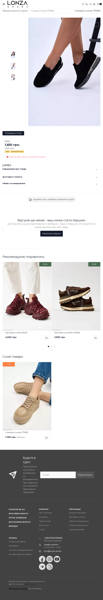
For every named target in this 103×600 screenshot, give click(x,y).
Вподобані (13, 546)
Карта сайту (29, 584)
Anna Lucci (44, 525)
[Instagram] (49, 559)
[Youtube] (57, 559)
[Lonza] (18, 4)
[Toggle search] (90, 4)
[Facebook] (42, 559)
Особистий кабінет (17, 542)
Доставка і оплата (77, 517)
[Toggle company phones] (87, 4)
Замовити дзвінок (53, 540)
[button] (48, 346)
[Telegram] (42, 566)
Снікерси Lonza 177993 (16, 432)
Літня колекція (18, 518)
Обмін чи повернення (79, 521)
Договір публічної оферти (20, 554)
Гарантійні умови (76, 530)
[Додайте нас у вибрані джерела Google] (49, 566)
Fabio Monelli (44, 521)
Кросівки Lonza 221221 (16, 332)
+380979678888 (53, 538)
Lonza (41, 530)
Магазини (43, 517)
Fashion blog (17, 509)
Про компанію (45, 513)
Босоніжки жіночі (20, 522)
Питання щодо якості (78, 525)
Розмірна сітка (13, 133)
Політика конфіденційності (21, 550)
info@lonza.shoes (52, 551)
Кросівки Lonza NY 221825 (67, 332)
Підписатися (85, 475)
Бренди (13, 526)
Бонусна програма (77, 513)
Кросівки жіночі (18, 514)
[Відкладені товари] (83, 4)
